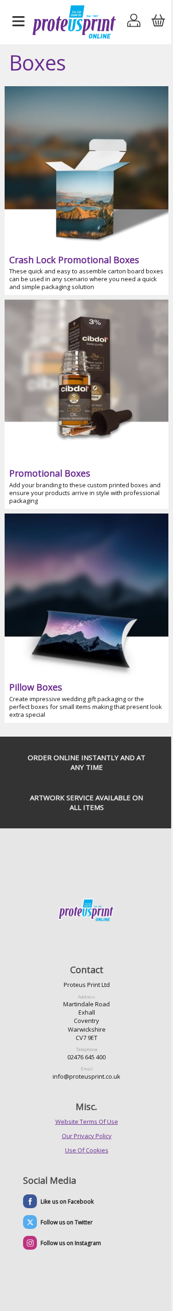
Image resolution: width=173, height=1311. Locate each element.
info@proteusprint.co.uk (86, 1076)
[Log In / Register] (134, 22)
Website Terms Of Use (86, 1121)
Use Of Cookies (86, 1150)
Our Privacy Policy (87, 1136)
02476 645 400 (86, 1057)
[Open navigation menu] (18, 22)
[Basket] (158, 22)
